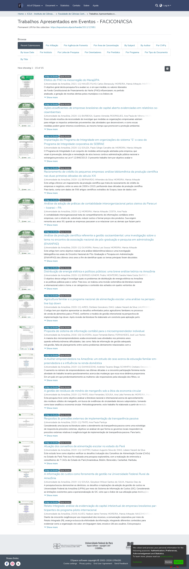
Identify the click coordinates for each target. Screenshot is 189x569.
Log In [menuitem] (166, 5)
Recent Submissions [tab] (30, 45)
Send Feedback (121, 563)
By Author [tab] (145, 45)
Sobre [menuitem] (86, 5)
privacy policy (166, 556)
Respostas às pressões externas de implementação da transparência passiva (91, 418)
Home (21, 13)
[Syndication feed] (167, 68)
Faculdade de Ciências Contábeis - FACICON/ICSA (72, 13)
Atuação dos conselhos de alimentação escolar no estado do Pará (84, 446)
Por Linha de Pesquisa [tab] (68, 52)
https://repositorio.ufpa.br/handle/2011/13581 (73, 27)
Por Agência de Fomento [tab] (76, 45)
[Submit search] (157, 5)
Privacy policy (85, 563)
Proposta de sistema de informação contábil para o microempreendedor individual (94, 331)
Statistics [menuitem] (64, 5)
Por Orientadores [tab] (93, 52)
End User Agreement (103, 563)
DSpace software (78, 560)
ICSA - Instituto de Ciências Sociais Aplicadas (41, 13)
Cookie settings (70, 563)
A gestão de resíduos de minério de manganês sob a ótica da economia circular (92, 391)
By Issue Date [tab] (27, 52)
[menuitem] (34, 5)
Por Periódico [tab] (113, 52)
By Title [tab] (24, 59)
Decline (168, 562)
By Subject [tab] (129, 45)
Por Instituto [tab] (46, 52)
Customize (137, 562)
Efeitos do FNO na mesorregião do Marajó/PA (71, 80)
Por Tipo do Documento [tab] (156, 52)
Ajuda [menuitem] (95, 5)
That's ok (178, 562)
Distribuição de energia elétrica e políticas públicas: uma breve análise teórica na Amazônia (99, 271)
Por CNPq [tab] (161, 45)
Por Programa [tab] (132, 52)
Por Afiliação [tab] (52, 45)
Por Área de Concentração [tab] (106, 45)
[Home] (21, 5)
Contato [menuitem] (76, 5)
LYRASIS (116, 560)
